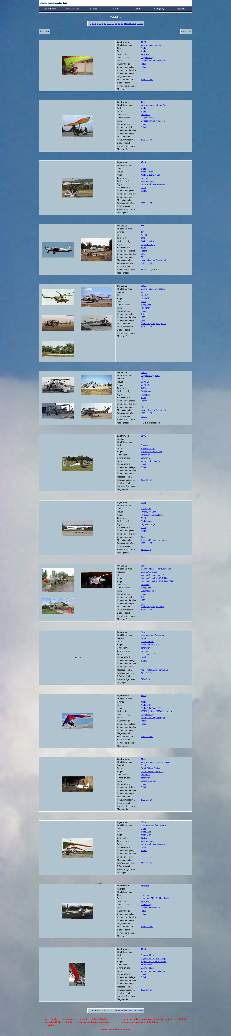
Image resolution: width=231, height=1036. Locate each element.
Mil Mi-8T (145, 298)
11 (108, 23)
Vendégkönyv (159, 9)
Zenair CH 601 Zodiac (150, 768)
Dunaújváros (160, 825)
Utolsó (140, 23)
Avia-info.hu (59, 3)
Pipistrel (144, 445)
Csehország (146, 521)
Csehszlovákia (147, 241)
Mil (142, 292)
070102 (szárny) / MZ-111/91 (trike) (156, 711)
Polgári (144, 67)
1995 (143, 407)
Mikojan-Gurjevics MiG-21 (152, 575)
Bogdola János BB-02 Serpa (153, 958)
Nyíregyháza (160, 105)
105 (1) (144, 416)
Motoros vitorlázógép (150, 461)
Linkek (137, 9)
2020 (143, 537)
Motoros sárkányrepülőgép (153, 61)
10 (105, 23)
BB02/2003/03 (147, 965)
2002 (143, 257)
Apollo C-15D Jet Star (150, 175)
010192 (144, 838)
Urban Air (145, 895)
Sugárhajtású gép (149, 591)
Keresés (93, 9)
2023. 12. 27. (147, 79)
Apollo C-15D (147, 172)
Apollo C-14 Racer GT (151, 708)
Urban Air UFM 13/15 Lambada (155, 898)
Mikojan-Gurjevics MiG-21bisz (154, 578)
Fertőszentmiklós (162, 762)
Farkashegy (160, 635)
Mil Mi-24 (145, 382)
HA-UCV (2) (146, 549)
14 (116, 23)
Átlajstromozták (160, 540)
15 (119, 23)
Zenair (143, 638)
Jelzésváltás (146, 540)
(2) (144, 372)
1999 (143, 320)
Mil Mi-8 (144, 295)
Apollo (143, 48)
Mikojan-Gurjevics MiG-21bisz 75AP (157, 581)
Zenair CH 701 (147, 641)
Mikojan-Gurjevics (149, 572)
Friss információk (72, 9)
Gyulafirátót (160, 289)
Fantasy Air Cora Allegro (152, 515)
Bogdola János (147, 955)
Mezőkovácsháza (163, 569)
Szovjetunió (146, 304)
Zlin (142, 232)
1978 (143, 600)
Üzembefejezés (148, 260)
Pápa (157, 375)
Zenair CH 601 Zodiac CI (152, 771)
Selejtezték (161, 260)
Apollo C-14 (146, 705)
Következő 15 (130, 23)
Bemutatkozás (50, 9)
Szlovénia (145, 458)
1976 (143, 254)
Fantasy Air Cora (148, 512)
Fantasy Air (146, 508)
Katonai (144, 251)
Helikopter (145, 308)
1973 (143, 317)
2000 (143, 603)
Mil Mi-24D (145, 385)
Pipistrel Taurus (148, 448)
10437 (143, 301)
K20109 (144, 388)
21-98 (143, 518)
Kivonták (160, 606)
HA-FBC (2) (146, 270)
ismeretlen (145, 54)
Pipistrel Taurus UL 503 (151, 451)
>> (122, 23)
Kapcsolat (181, 9)
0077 (143, 238)
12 (110, 23)
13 (113, 23)
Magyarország (147, 45)
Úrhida (158, 45)
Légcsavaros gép (148, 244)
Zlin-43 (144, 235)
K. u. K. (115, 9)
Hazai (143, 64)
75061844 (145, 584)
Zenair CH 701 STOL (150, 645)
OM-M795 (145, 679)
